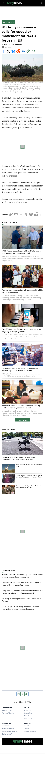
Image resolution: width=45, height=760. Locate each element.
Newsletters (28, 713)
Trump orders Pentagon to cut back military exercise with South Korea (29, 487)
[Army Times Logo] (14, 3)
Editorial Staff (7, 734)
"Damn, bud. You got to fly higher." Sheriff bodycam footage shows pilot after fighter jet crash (29, 477)
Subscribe (27, 710)
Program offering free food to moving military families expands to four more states (21, 369)
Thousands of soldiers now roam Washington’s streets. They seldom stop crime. (21, 583)
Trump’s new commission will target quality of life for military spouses (22, 291)
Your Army (8, 22)
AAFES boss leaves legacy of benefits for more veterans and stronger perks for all (21, 251)
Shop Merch (28, 718)
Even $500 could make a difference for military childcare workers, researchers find (21, 406)
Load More (23, 419)
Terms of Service (8, 713)
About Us (27, 726)
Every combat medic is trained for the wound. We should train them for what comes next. (22, 591)
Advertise (5, 726)
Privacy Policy (7, 710)
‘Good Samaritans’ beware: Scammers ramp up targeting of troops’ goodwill (21, 330)
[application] (22, 443)
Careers (26, 728)
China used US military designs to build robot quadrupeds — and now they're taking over (18, 458)
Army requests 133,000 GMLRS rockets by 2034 (29, 465)
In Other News (8, 223)
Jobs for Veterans (30, 731)
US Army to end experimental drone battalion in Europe (21, 599)
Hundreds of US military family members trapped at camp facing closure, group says (22, 575)
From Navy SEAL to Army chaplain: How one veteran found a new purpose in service (20, 607)
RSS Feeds (27, 715)
